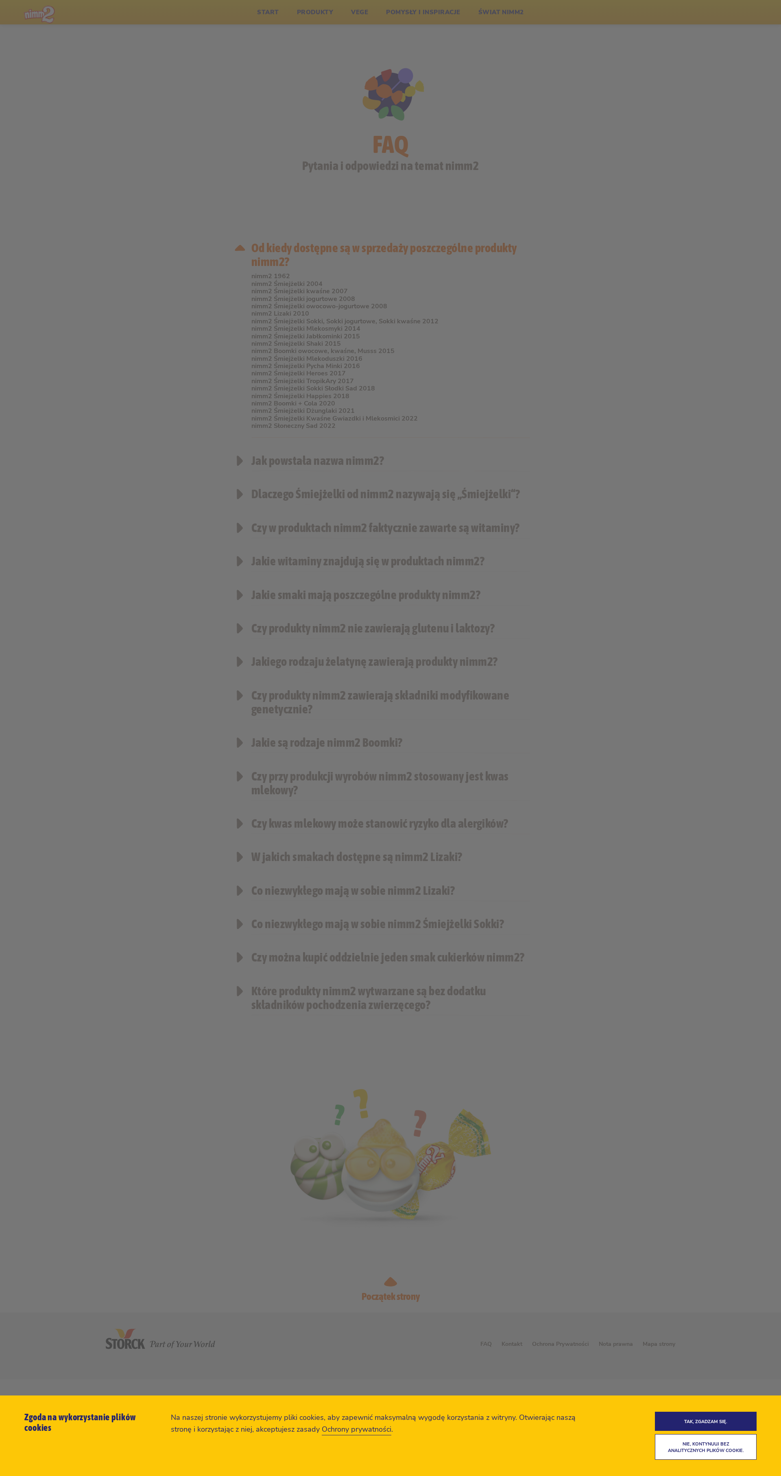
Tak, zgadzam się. (705, 1422)
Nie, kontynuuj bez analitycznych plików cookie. (706, 1447)
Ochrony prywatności (356, 1429)
